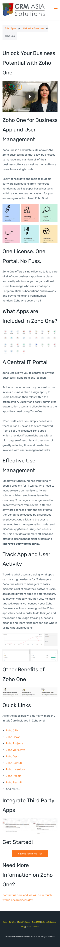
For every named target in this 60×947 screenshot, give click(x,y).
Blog (23, 927)
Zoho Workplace (24, 922)
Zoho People (13, 775)
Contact (36, 927)
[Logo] (23, 9)
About (28, 927)
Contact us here (12, 895)
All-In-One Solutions (33, 28)
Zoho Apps (10, 28)
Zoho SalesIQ (14, 763)
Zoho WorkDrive (15, 749)
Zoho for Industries (48, 922)
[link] (30, 206)
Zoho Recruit (14, 782)
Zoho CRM (12, 730)
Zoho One (12, 922)
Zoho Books (13, 737)
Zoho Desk (12, 756)
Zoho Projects (14, 743)
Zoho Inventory (15, 769)
